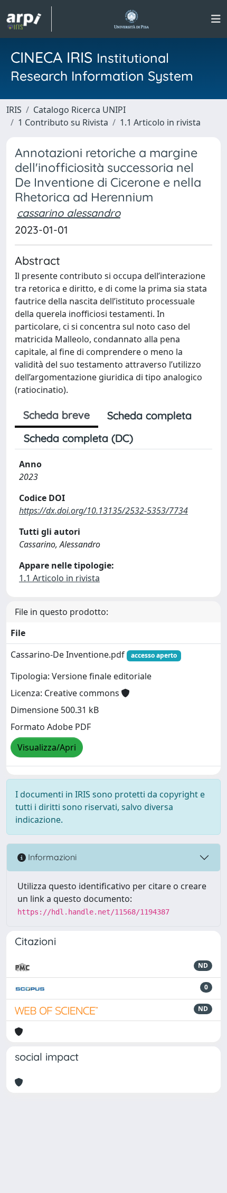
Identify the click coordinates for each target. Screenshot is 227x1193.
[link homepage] (29, 19)
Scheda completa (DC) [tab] (78, 438)
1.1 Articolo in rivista (160, 122)
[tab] (151, 438)
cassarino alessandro (68, 212)
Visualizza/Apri (46, 747)
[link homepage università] (131, 19)
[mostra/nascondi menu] (216, 19)
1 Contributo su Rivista (63, 122)
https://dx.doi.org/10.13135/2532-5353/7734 (103, 510)
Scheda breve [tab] (56, 414)
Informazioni (51, 857)
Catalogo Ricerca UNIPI (79, 110)
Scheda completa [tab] (149, 415)
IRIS (14, 110)
